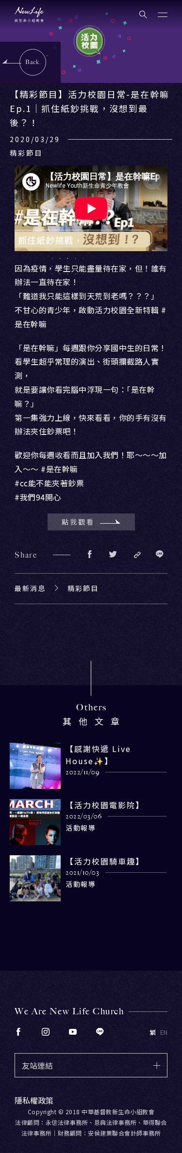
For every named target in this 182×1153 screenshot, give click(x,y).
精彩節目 (83, 588)
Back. (33, 62)
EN (163, 1032)
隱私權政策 (34, 1100)
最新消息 (30, 588)
